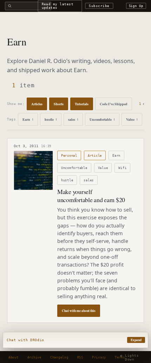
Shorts (59, 103)
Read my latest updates (58, 5)
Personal (69, 155)
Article (95, 155)
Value (132, 119)
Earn (27, 119)
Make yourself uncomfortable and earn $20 (91, 195)
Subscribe (99, 6)
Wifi (122, 168)
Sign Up (136, 6)
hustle (51, 119)
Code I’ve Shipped (113, 103)
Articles (36, 103)
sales (73, 119)
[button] (75, 340)
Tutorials (81, 103)
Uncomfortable (102, 119)
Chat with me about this (79, 310)
